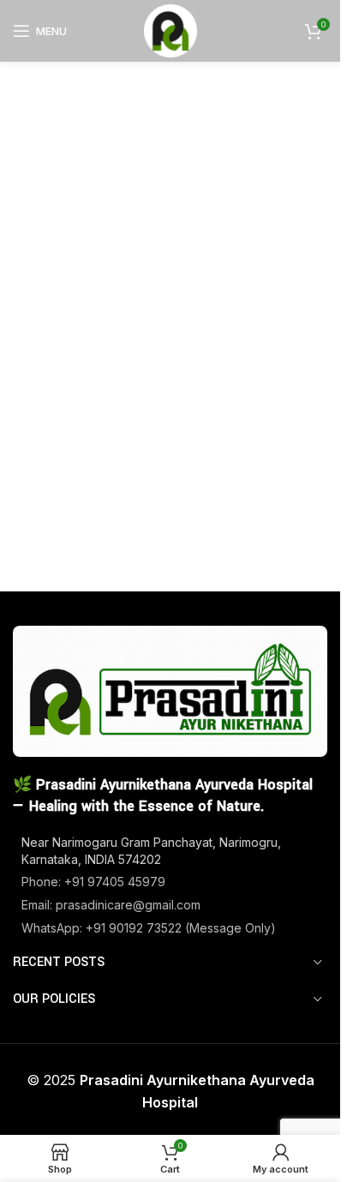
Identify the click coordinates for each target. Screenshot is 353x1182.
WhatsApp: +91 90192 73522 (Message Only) (148, 928)
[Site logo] (170, 29)
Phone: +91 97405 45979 (93, 881)
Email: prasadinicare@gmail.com (110, 904)
